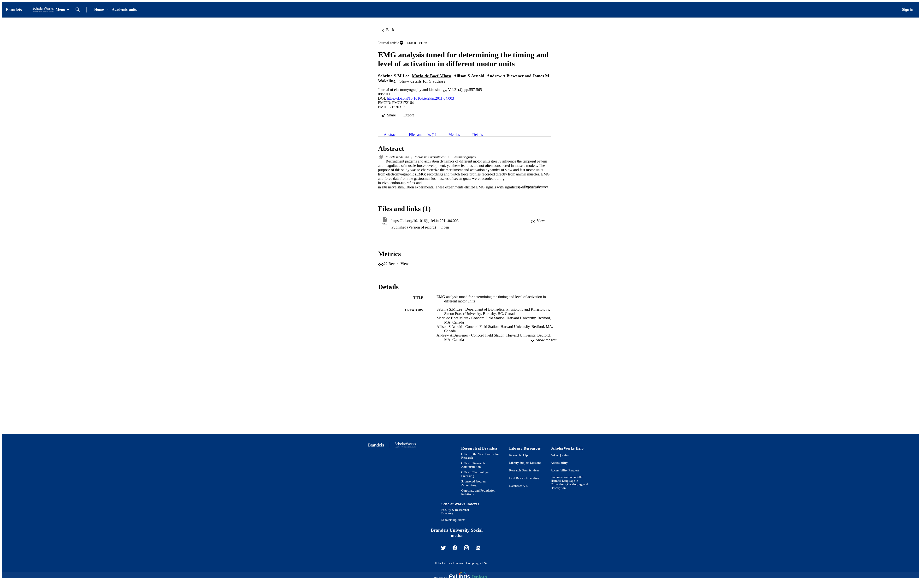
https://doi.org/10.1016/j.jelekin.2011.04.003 (420, 98)
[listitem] (443, 548)
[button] (538, 221)
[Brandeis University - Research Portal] (30, 9)
